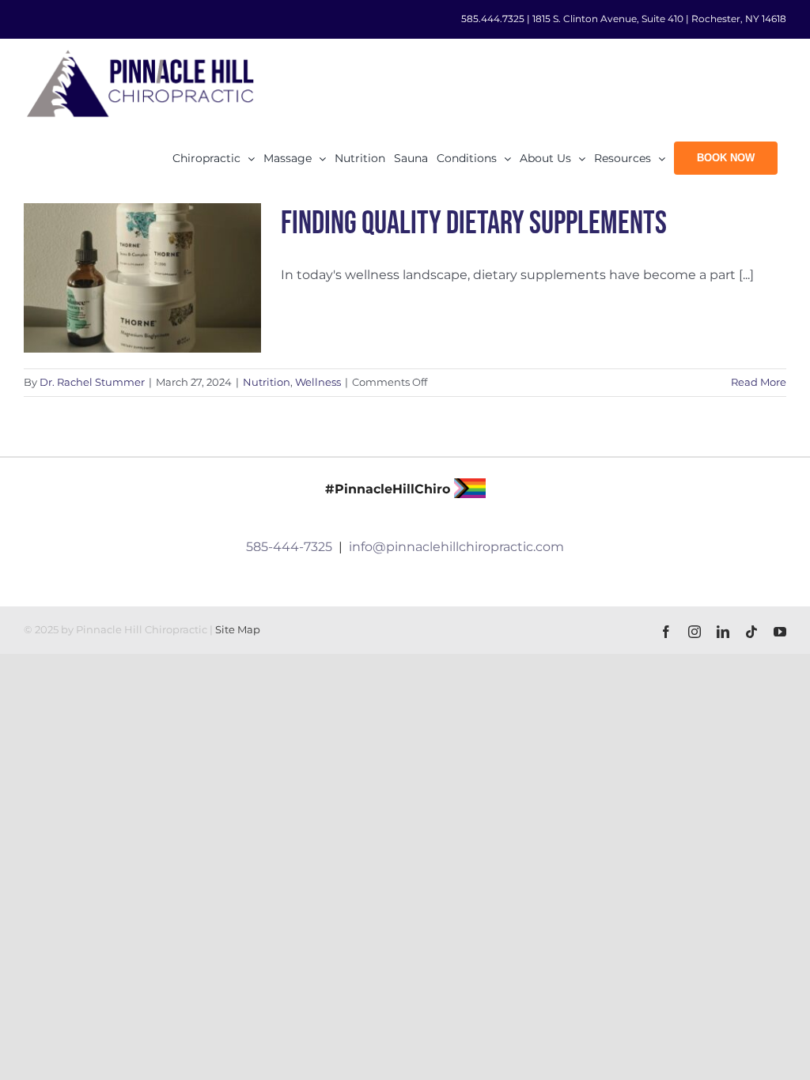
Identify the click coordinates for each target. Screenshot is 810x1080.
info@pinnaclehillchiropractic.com (456, 546)
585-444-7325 (289, 546)
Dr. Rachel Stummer (92, 382)
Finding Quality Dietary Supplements (474, 224)
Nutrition (266, 382)
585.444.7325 (492, 19)
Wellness (318, 382)
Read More (758, 382)
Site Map (237, 629)
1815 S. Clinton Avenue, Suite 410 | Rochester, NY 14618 (659, 19)
